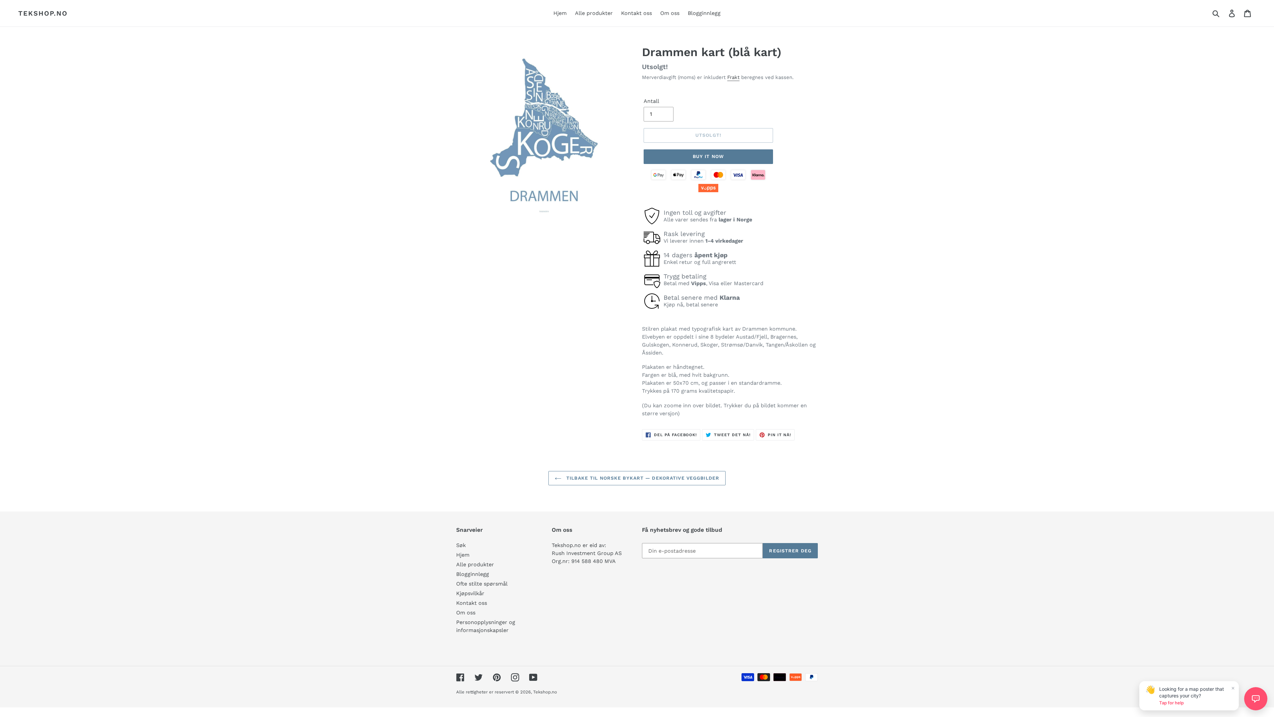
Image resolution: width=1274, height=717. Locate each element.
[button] (1255, 698)
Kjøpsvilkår (470, 593)
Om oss (465, 612)
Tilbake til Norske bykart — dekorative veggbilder (642, 478)
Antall (651, 101)
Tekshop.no (43, 13)
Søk (461, 545)
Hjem (462, 555)
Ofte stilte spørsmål (482, 584)
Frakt (733, 77)
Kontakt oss (471, 603)
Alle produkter (475, 564)
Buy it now (708, 156)
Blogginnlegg (472, 574)
